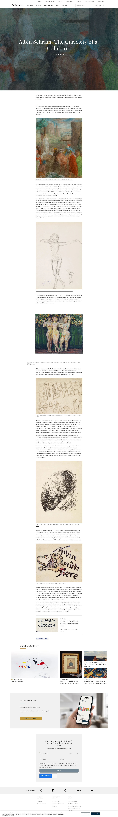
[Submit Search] (96, 5)
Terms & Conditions (73, 801)
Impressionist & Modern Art (42, 639)
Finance (64, 5)
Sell (57, 5)
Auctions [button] (30, 5)
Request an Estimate (31, 718)
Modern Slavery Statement (74, 806)
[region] (59, 814)
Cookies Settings (85, 813)
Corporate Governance (58, 803)
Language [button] (100, 1)
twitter (41, 790)
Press (54, 799)
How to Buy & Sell (89, 1)
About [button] (60, 1)
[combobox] (86, 5)
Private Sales (48, 5)
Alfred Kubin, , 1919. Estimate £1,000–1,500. (50, 583)
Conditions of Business (74, 803)
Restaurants (69, 1)
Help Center (40, 799)
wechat (92, 790)
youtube (79, 790)
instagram (65, 790)
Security (70, 799)
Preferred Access (50, 1)
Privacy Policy (56, 801)
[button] (59, 647)
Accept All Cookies (95, 813)
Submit (59, 770)
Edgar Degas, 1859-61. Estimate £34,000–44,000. (54, 179)
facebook (53, 790)
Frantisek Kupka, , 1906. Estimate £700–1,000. (54, 291)
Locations (39, 801)
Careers (55, 806)
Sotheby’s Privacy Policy (61, 763)
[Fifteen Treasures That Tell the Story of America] (95, 656)
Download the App (42, 803)
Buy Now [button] (38, 5)
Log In (39, 1)
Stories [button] (79, 1)
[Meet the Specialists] (34, 665)
